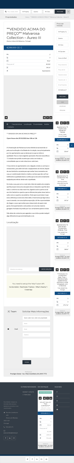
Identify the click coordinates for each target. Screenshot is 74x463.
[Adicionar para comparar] (47, 117)
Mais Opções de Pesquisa (62, 102)
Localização (28, 124)
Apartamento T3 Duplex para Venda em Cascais (62, 129)
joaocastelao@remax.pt (11, 433)
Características (17, 124)
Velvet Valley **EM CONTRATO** (45, 404)
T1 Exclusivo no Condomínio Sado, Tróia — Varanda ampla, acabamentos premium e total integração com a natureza (62, 280)
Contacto (11, 127)
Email (16, 329)
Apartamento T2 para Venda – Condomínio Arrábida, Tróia (62, 227)
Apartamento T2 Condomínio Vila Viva (62, 177)
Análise (46, 124)
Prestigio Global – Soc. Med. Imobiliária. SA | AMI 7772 (28, 374)
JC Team (12, 311)
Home (27, 17)
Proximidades (37, 124)
